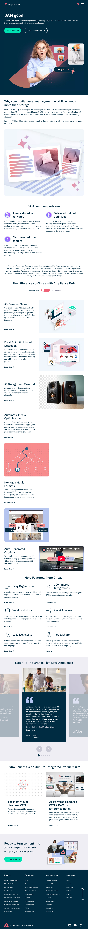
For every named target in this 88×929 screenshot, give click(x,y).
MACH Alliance (29, 894)
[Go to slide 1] (39, 755)
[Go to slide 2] (41, 755)
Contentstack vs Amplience (12, 898)
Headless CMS (50, 887)
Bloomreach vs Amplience (11, 904)
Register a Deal (29, 901)
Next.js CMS (49, 908)
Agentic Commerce (51, 880)
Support (27, 898)
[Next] (49, 749)
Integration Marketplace (11, 894)
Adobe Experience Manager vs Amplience (12, 909)
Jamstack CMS (50, 911)
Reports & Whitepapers (31, 887)
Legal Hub (69, 898)
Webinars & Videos (30, 891)
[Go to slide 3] (43, 755)
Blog (26, 880)
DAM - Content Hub (9, 884)
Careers (68, 894)
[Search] (78, 4)
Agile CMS (49, 898)
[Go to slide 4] (45, 755)
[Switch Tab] (45, 290)
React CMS (49, 904)
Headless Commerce (52, 891)
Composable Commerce (53, 894)
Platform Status (29, 911)
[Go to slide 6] (49, 755)
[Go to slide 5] (47, 755)
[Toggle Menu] (82, 4)
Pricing (27, 908)
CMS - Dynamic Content (11, 880)
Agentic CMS (49, 884)
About (68, 880)
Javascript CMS (50, 901)
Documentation (29, 884)
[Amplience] (12, 4)
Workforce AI (8, 891)
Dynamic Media (8, 887)
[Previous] (39, 749)
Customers (69, 887)
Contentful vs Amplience (11, 901)
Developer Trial (29, 904)
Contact (68, 884)
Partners (68, 891)
